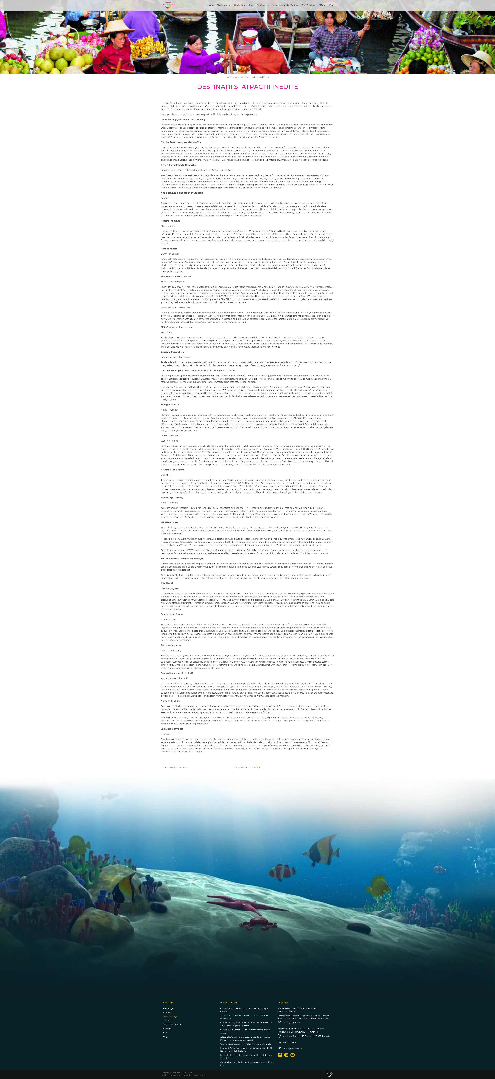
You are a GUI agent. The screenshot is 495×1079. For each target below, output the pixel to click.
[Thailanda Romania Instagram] (286, 1055)
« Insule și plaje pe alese (175, 767)
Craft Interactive (198, 1075)
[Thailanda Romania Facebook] (280, 1055)
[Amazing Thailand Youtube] (292, 1055)
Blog (331, 5)
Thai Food (307, 5)
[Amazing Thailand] (167, 5)
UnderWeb (177, 1075)
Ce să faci (261, 5)
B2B (320, 5)
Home (211, 5)
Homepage (168, 1008)
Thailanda (222, 5)
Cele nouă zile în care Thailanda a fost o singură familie (245, 1044)
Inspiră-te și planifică (284, 5)
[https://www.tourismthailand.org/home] (329, 1074)
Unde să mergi (242, 5)
